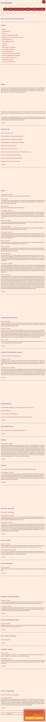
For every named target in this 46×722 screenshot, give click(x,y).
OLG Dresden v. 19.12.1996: (6, 232)
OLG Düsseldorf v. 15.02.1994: (7, 194)
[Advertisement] (23, 73)
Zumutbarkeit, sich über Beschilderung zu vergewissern (12, 37)
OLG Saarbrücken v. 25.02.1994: (7, 515)
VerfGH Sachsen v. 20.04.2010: (7, 263)
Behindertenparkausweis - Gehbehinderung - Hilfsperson (12, 139)
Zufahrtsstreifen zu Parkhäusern (8, 49)
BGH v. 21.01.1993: (4, 653)
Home (5, 9)
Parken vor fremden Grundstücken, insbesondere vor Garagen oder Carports (15, 151)
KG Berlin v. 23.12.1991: (5, 600)
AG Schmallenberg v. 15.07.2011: (7, 472)
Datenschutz (9, 713)
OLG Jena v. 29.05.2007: (5, 253)
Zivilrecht (35, 9)
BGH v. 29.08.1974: (4, 206)
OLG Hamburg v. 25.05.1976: (6, 210)
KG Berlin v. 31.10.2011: (5, 274)
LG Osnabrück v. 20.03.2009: (6, 697)
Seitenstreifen (4, 45)
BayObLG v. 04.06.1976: (5, 321)
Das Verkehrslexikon (6, 3)
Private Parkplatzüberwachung (8, 41)
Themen (10, 9)
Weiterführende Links (6, 31)
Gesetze (16, 9)
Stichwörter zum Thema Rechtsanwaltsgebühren (10, 694)
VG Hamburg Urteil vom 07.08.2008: (8, 367)
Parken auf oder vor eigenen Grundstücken (9, 148)
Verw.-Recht (41, 9)
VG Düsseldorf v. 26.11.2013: (6, 658)
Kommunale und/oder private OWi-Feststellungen (10, 161)
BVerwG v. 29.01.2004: (5, 246)
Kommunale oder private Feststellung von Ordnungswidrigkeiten (13, 430)
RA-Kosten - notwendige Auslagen (8, 61)
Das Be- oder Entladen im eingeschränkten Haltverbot (11, 155)
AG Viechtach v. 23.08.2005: (6, 606)
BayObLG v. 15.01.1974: (5, 544)
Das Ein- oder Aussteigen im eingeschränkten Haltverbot (11, 158)
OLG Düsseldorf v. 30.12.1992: (7, 443)
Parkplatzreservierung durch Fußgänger (8, 145)
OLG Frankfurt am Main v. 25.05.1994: (8, 549)
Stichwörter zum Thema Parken (7, 133)
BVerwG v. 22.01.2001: (5, 240)
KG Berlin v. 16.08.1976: (5, 328)
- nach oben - (3, 122)
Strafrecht (22, 9)
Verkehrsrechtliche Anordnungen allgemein (9, 413)
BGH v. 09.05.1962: (4, 198)
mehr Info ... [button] (31, 714)
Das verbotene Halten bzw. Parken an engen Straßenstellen (12, 136)
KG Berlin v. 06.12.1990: (5, 220)
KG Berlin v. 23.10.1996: (5, 226)
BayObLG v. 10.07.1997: (5, 623)
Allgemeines (4, 33)
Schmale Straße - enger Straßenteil (8, 47)
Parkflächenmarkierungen (7, 39)
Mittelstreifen (4, 43)
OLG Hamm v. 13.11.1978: (6, 359)
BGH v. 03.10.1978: (4, 339)
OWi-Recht (28, 9)
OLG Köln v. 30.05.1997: (5, 567)
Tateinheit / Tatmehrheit (5, 639)
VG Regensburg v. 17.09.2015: (6, 522)
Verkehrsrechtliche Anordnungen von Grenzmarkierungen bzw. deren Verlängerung (17, 407)
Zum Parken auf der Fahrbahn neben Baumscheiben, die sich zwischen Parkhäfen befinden (18, 469)
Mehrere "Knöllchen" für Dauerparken (9, 57)
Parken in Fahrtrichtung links (7, 51)
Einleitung (4, 29)
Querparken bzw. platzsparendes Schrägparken (11, 53)
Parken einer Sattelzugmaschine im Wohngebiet (11, 55)
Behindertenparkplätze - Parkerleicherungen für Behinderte (12, 142)
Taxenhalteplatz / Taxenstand (7, 59)
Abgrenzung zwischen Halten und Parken (10, 35)
